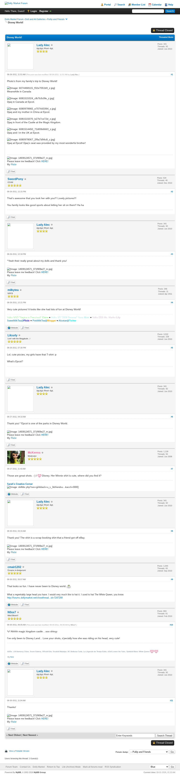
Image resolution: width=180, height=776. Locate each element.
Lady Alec (43, 45)
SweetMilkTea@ (18, 320)
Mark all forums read (92, 767)
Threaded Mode (166, 37)
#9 (172, 579)
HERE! (44, 161)
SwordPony (15, 179)
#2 (172, 191)
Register (43, 11)
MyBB (18, 772)
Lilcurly (12, 335)
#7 (172, 469)
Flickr (14, 164)
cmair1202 (14, 567)
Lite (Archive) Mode (71, 767)
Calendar (157, 4)
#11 (171, 700)
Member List (138, 4)
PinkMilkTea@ (44, 320)
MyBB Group (40, 772)
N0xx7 (12, 612)
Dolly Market (39, 767)
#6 (172, 417)
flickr (12, 657)
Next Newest (29, 735)
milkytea (13, 289)
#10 (171, 625)
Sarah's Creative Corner (20, 484)
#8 (172, 531)
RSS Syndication (113, 767)
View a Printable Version (19, 751)
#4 (172, 302)
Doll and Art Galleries (35, 19)
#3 (172, 254)
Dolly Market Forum (14, 19)
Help (170, 4)
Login (34, 11)
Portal (107, 4)
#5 (172, 348)
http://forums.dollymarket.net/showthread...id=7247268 (35, 597)
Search (121, 4)
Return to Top (53, 767)
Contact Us (25, 767)
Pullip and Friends (56, 19)
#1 (172, 74)
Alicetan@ (67, 320)
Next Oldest (14, 735)
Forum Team (12, 767)
